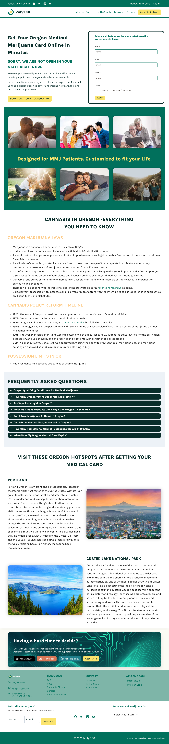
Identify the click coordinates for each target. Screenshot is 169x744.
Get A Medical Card (149, 12)
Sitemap (130, 738)
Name (98, 46)
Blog (49, 683)
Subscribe (48, 721)
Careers (51, 690)
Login (156, 3)
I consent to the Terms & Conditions (114, 90)
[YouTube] (50, 3)
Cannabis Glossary (57, 687)
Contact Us (92, 687)
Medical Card (83, 12)
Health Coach (103, 12)
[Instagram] (44, 3)
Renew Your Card (140, 3)
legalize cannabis (74, 322)
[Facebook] (34, 3)
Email (98, 59)
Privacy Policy (140, 738)
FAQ (49, 680)
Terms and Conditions (156, 738)
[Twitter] (39, 3)
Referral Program (56, 694)
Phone (97, 72)
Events (131, 12)
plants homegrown (110, 287)
